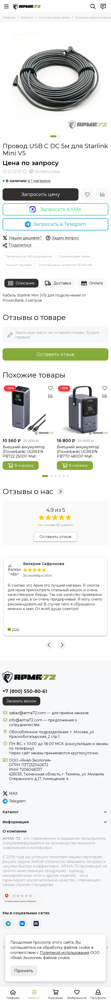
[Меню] (6, 6)
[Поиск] (93, 6)
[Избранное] (87, 194)
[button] (53, 136)
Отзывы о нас (28, 491)
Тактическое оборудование (28, 256)
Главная (9, 17)
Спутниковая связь (54, 17)
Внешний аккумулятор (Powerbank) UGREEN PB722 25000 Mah (24, 452)
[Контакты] (103, 6)
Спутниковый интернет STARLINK (65, 265)
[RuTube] (36, 923)
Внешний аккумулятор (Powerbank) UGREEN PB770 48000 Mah (78, 452)
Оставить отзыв (55, 354)
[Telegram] (8, 923)
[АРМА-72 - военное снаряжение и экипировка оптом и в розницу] (27, 6)
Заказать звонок (21, 701)
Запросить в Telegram (59, 224)
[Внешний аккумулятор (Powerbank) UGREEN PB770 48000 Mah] (82, 410)
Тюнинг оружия (18, 265)
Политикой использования (64, 952)
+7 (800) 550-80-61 (25, 691)
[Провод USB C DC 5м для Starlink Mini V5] (55, 77)
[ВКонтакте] (22, 923)
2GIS (15, 629)
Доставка (62, 283)
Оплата (96, 283)
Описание (25, 283)
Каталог (27, 17)
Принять (23, 970)
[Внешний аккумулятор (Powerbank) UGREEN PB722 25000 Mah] (28, 410)
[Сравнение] (102, 194)
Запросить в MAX (61, 209)
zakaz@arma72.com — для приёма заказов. (49, 713)
